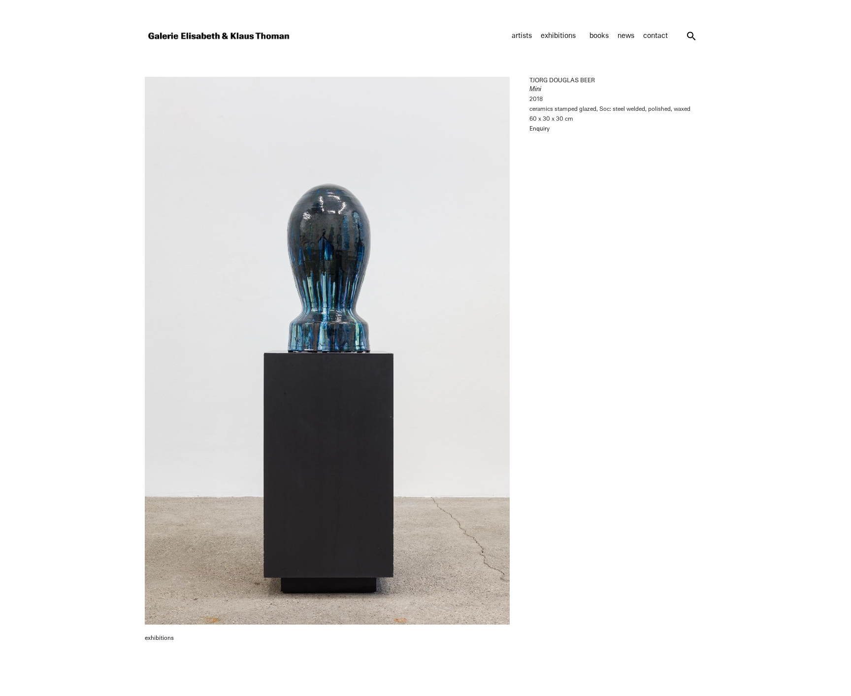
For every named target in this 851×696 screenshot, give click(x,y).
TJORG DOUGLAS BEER (562, 80)
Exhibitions (558, 35)
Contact (655, 35)
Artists (522, 35)
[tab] (159, 638)
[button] (691, 36)
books (599, 35)
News (626, 35)
